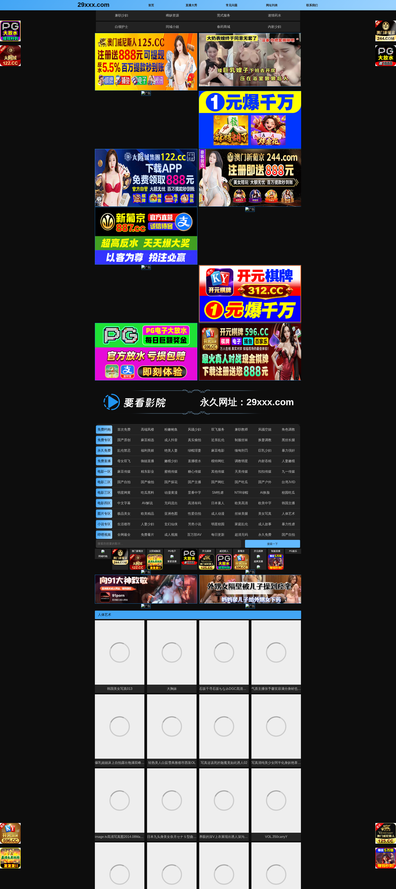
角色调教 (288, 429)
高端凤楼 (147, 429)
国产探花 (171, 482)
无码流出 (171, 503)
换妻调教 (264, 440)
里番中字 (194, 492)
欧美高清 (241, 503)
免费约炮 (104, 429)
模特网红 (217, 461)
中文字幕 (124, 503)
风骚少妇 (194, 429)
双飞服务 (217, 429)
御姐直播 (147, 461)
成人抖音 (171, 440)
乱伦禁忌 (124, 450)
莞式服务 (223, 15)
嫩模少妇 (171, 461)
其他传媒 (217, 471)
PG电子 (172, 551)
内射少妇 (274, 26)
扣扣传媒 (264, 471)
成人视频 (171, 534)
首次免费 (124, 429)
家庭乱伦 (241, 524)
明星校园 (217, 524)
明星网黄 (124, 492)
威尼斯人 (224, 551)
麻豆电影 (217, 450)
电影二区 (104, 482)
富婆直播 (172, 561)
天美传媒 (241, 471)
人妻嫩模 (288, 461)
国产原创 (124, 440)
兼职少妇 (121, 15)
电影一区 (104, 471)
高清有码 (194, 503)
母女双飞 (124, 461)
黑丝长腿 (288, 440)
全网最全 (124, 534)
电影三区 (104, 492)
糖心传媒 (194, 471)
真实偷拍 (194, 440)
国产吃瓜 (241, 482)
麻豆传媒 (124, 471)
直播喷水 (194, 461)
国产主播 (194, 482)
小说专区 (104, 524)
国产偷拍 (147, 482)
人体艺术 (288, 513)
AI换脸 (265, 492)
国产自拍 (124, 482)
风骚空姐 (264, 429)
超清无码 (241, 534)
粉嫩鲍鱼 (171, 429)
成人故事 (264, 524)
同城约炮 (102, 556)
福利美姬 (147, 450)
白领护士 (121, 26)
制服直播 (275, 551)
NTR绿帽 (241, 492)
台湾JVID (288, 482)
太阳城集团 (154, 551)
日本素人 (217, 503)
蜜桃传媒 (171, 471)
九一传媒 (288, 471)
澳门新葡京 (137, 551)
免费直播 (104, 461)
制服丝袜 (241, 440)
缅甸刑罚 (241, 450)
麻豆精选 (147, 440)
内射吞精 (264, 461)
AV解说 (147, 503)
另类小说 (194, 524)
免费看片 (147, 534)
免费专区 (104, 440)
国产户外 (264, 482)
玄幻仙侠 (171, 524)
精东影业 (147, 471)
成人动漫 (217, 513)
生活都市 (124, 524)
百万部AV (194, 534)
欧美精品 (147, 513)
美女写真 (264, 513)
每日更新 (217, 534)
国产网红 (217, 482)
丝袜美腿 (241, 513)
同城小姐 (172, 26)
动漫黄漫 (171, 492)
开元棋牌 (206, 551)
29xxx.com (94, 4)
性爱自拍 (194, 513)
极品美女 (124, 513)
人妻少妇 (147, 524)
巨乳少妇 (264, 450)
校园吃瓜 (288, 492)
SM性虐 (218, 492)
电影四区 (104, 503)
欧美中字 (264, 503)
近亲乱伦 (217, 440)
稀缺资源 (172, 15)
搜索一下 (272, 543)
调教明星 (241, 461)
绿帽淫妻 (194, 450)
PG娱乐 (293, 551)
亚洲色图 (171, 513)
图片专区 (104, 513)
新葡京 (241, 551)
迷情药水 (274, 15)
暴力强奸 (288, 450)
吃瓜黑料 (147, 492)
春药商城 (223, 26)
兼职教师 (241, 429)
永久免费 (104, 450)
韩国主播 (288, 503)
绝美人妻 (171, 450)
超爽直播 (258, 561)
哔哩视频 (104, 534)
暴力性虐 (288, 524)
